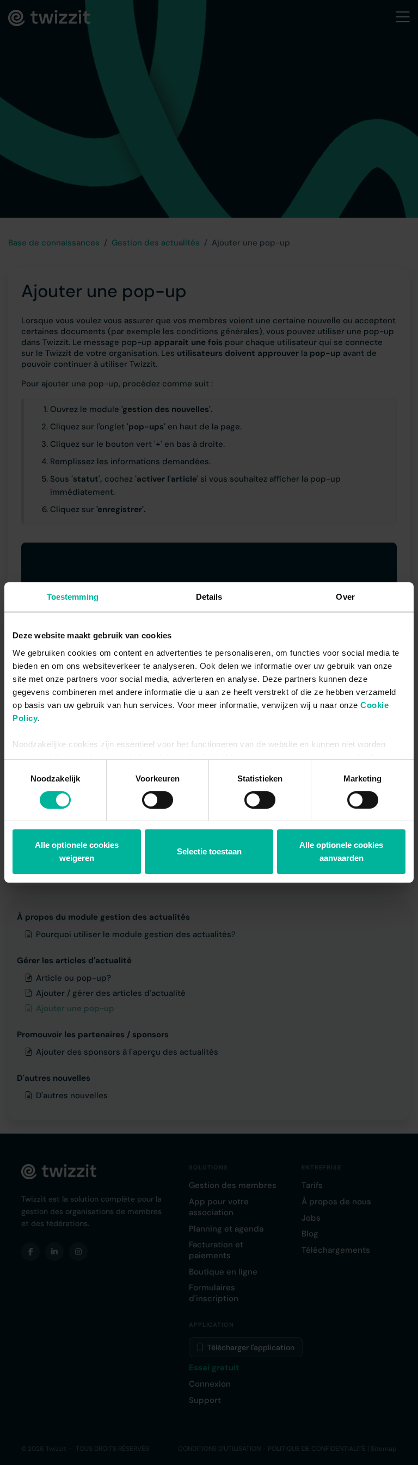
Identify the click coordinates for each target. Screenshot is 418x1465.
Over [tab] (345, 596)
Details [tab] (209, 596)
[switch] (157, 800)
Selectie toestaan (209, 851)
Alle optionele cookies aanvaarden (341, 851)
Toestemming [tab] (73, 596)
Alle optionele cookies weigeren (77, 851)
